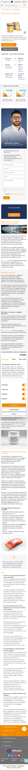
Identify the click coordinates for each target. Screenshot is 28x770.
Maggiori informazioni (9, 49)
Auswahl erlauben (14, 409)
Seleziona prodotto (8, 45)
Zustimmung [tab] (5, 359)
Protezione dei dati (14, 759)
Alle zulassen (14, 405)
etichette (5, 260)
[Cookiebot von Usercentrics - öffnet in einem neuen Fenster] (20, 355)
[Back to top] (24, 729)
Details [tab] (14, 359)
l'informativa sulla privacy (8, 189)
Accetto (15, 194)
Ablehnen (14, 414)
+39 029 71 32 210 (9, 731)
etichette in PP (18, 424)
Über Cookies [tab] (22, 359)
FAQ (5, 734)
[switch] (24, 389)
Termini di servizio (18, 189)
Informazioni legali (4, 759)
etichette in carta (7, 331)
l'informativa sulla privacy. (17, 194)
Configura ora (14, 215)
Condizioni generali (23, 759)
